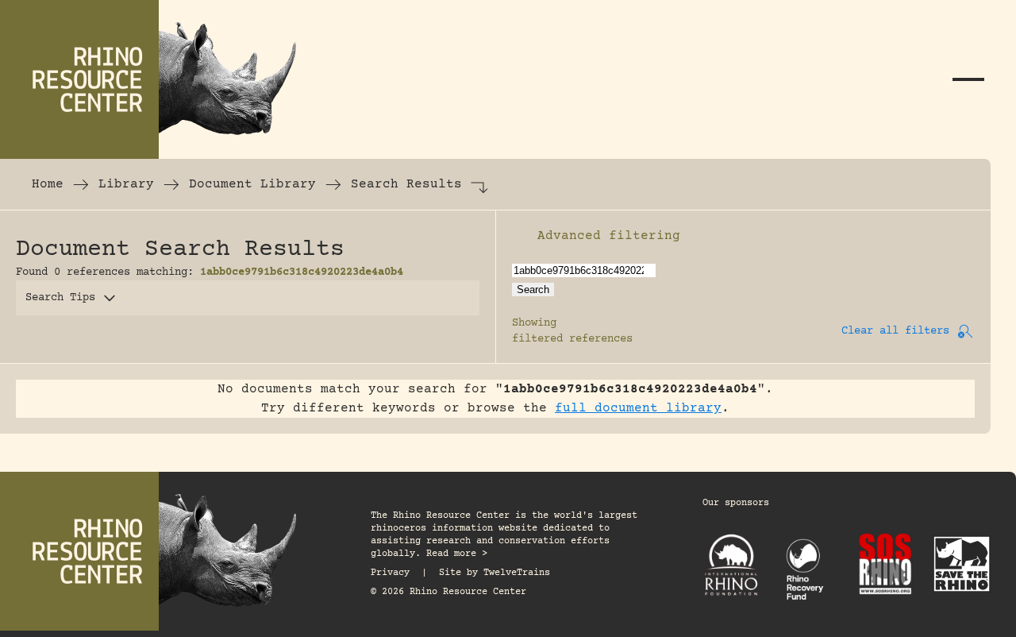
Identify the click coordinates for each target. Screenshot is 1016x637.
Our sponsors (735, 503)
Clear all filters (895, 331)
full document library (638, 408)
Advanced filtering (608, 236)
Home (48, 184)
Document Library (252, 184)
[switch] (520, 236)
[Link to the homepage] (159, 79)
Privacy (390, 573)
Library (126, 184)
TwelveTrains (516, 573)
